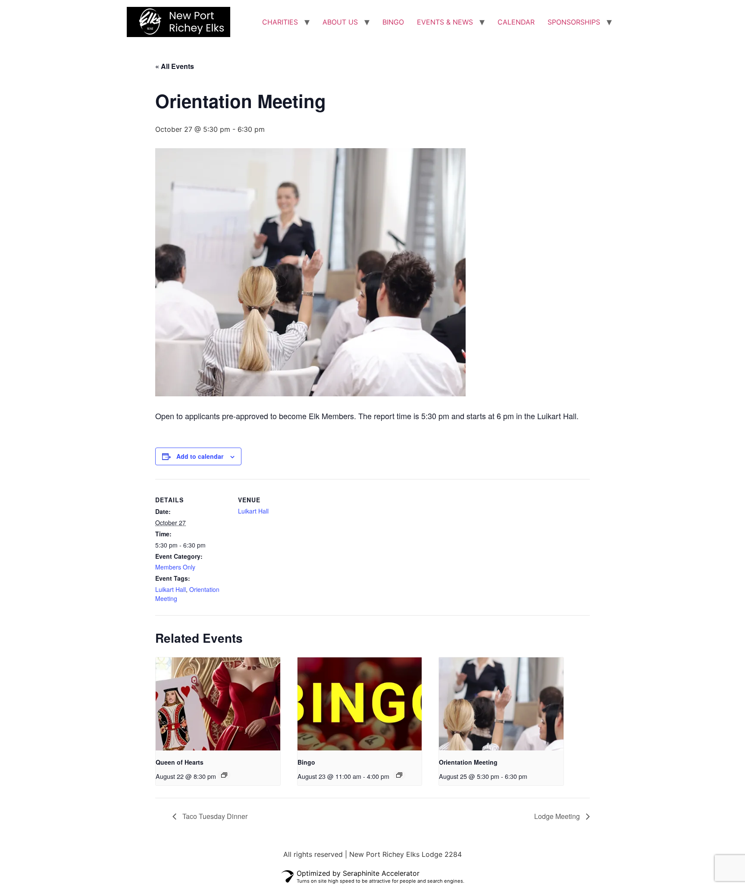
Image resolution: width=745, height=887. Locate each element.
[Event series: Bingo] (399, 775)
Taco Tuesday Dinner (214, 816)
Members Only (175, 567)
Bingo (306, 762)
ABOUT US (340, 22)
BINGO (393, 22)
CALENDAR (516, 22)
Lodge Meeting (558, 816)
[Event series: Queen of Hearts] (224, 775)
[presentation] (218, 704)
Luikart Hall (170, 589)
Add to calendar (199, 456)
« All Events (174, 66)
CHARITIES (280, 22)
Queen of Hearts (179, 762)
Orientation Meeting (468, 762)
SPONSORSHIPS (574, 22)
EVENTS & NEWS (445, 22)
